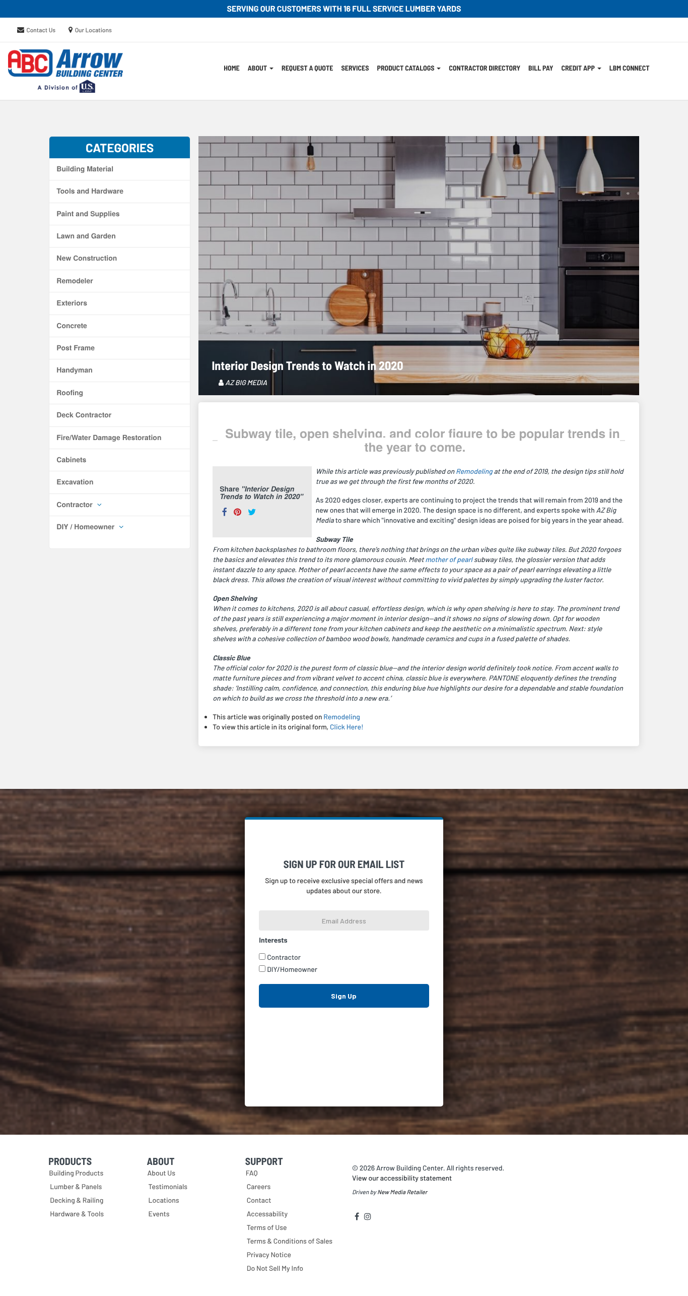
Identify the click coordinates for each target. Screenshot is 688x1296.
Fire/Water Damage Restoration (108, 438)
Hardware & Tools (77, 1213)
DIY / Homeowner (86, 527)
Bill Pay (540, 68)
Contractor (75, 505)
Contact (259, 1200)
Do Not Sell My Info (275, 1268)
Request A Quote (307, 68)
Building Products (76, 1172)
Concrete (71, 326)
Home (231, 68)
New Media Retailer (402, 1192)
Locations (164, 1200)
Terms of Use (267, 1227)
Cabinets (71, 460)
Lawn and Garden (85, 236)
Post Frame (75, 348)
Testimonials (168, 1186)
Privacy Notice (269, 1254)
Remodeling (474, 471)
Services (355, 68)
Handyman (74, 370)
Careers (259, 1186)
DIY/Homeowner (292, 969)
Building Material (84, 169)
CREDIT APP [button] (578, 68)
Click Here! (346, 726)
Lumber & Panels (76, 1186)
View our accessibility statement (402, 1178)
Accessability (267, 1213)
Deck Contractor (83, 415)
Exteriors (71, 303)
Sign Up (344, 996)
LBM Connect (629, 68)
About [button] (258, 68)
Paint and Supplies (87, 214)
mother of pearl (448, 559)
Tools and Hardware (89, 191)
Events (159, 1213)
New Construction (86, 258)
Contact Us (40, 30)
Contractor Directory (484, 68)
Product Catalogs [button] (406, 68)
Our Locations (93, 30)
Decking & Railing (76, 1200)
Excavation (74, 482)
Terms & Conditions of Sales (289, 1241)
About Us (162, 1172)
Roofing (69, 393)
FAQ (252, 1172)
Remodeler (74, 281)
